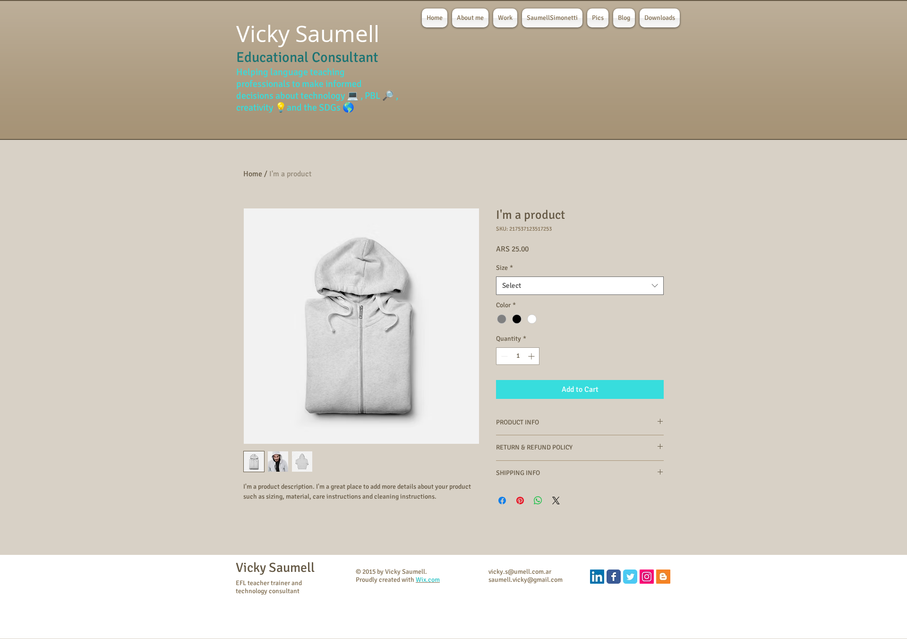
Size (504, 268)
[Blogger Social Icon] (663, 577)
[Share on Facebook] (502, 500)
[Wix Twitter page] (630, 577)
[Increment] (532, 356)
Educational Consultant (307, 57)
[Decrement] (503, 356)
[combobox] (580, 285)
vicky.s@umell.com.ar (519, 572)
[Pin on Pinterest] (520, 500)
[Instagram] (647, 577)
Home (252, 174)
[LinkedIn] (597, 577)
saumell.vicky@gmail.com (525, 580)
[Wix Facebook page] (614, 577)
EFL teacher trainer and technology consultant (269, 587)
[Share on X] (556, 500)
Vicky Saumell (275, 568)
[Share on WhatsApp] (538, 500)
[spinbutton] (517, 356)
